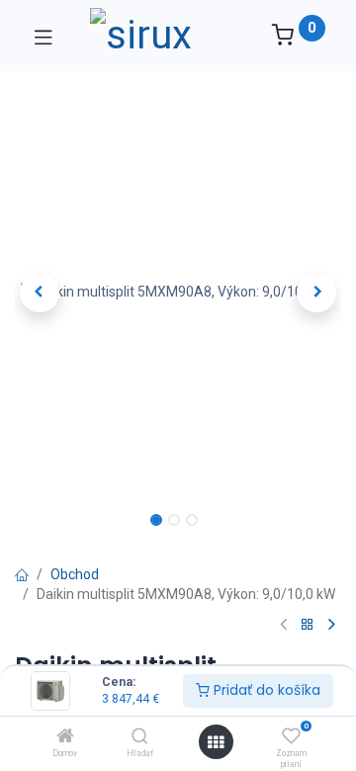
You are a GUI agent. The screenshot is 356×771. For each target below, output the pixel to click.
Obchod (74, 574)
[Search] (140, 737)
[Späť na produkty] (307, 625)
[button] (39, 292)
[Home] (65, 737)
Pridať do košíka (265, 690)
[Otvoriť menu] (215, 742)
